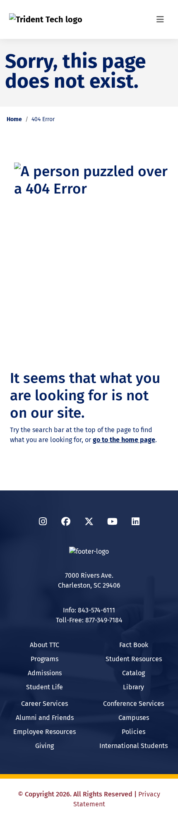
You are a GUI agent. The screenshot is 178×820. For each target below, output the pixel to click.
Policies (133, 732)
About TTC (44, 645)
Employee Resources (44, 732)
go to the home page (124, 440)
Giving (44, 746)
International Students (133, 746)
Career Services (44, 704)
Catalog (133, 673)
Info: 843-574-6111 (89, 610)
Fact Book (133, 645)
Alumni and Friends (45, 718)
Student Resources (134, 659)
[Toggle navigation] (160, 19)
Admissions (45, 673)
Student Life (44, 687)
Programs (44, 659)
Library (133, 687)
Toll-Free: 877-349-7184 (89, 620)
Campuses (133, 718)
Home (14, 119)
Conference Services (133, 704)
